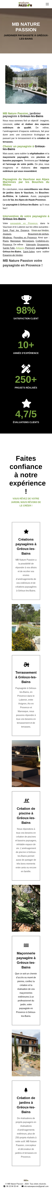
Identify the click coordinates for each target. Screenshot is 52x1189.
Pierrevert (30, 248)
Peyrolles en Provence (25, 237)
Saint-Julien (29, 251)
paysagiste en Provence (23, 223)
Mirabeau (7, 237)
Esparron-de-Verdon (13, 255)
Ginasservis (43, 244)
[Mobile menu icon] (47, 4)
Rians (6, 241)
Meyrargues (28, 241)
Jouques (7, 234)
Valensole (31, 244)
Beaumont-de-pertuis (38, 234)
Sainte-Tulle (9, 248)
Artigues (20, 248)
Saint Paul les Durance (16, 230)
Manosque (15, 241)
